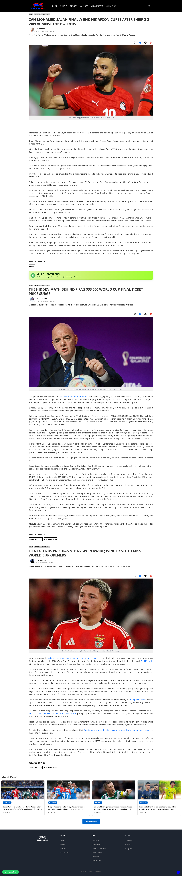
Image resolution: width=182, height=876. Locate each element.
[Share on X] (145, 42)
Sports (63, 6)
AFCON (31, 266)
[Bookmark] (134, 42)
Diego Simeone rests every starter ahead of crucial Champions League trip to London (67, 808)
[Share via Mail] (150, 42)
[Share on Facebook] (140, 42)
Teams (73, 6)
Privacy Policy (97, 852)
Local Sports (97, 6)
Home (54, 6)
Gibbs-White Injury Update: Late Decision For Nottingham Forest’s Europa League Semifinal (22, 808)
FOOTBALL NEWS (50, 539)
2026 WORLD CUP (35, 539)
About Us (95, 841)
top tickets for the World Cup (73, 396)
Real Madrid (146, 661)
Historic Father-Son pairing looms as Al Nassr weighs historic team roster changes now (158, 808)
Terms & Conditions (99, 849)
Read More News (11, 872)
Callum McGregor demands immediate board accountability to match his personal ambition (113, 808)
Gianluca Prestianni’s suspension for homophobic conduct (72, 658)
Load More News (91, 821)
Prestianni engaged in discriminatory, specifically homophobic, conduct (118, 730)
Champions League (138, 699)
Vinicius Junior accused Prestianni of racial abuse (52, 713)
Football (45, 14)
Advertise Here (97, 860)
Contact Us (111, 6)
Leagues (84, 6)
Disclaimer (96, 856)
